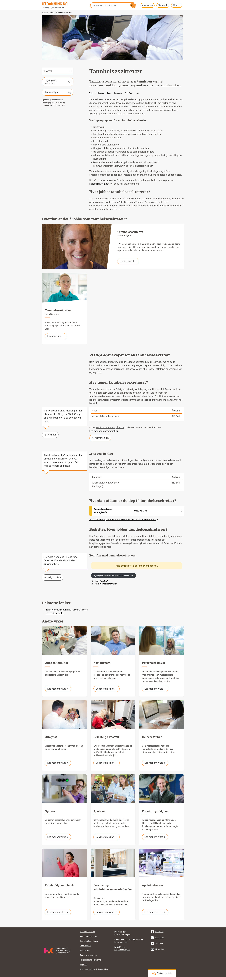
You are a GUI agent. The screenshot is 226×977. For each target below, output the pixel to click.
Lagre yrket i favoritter (50, 82)
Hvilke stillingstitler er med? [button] (105, 584)
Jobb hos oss (85, 946)
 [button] (113, 927)
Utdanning (100, 93)
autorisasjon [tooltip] (106, 180)
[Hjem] (64, 3)
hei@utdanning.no (122, 950)
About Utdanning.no (88, 936)
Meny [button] (178, 5)
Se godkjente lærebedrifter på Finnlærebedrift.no (113, 575)
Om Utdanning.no (87, 932)
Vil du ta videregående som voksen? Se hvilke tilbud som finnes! (122, 519)
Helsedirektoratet (98, 183)
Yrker (52, 12)
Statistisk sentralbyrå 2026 (110, 427)
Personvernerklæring (88, 955)
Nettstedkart (85, 950)
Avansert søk (147, 5)
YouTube (159, 943)
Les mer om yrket (56, 688)
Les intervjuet (127, 261)
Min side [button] (161, 5)
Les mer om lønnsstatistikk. (103, 431)
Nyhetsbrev (160, 949)
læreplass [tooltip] (156, 539)
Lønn (109, 93)
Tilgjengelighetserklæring (90, 960)
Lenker (137, 93)
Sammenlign (51, 92)
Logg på (83, 964)
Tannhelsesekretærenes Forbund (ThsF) (67, 609)
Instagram (159, 937)
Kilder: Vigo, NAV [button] (101, 581)
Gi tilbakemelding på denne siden (94, 969)
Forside (45, 12)
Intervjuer (118, 93)
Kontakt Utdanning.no (89, 941)
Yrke (91, 93)
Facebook (159, 932)
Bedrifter (128, 93)
